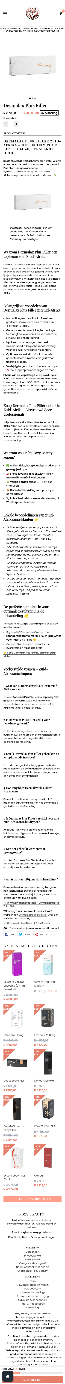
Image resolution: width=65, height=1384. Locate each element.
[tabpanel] (32, 66)
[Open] (7, 1376)
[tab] (30, 98)
